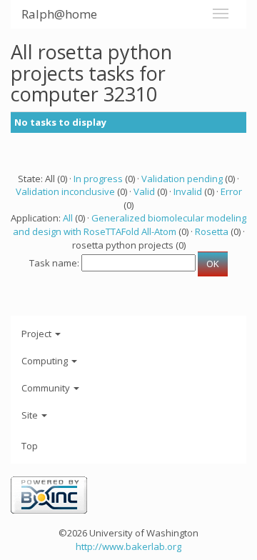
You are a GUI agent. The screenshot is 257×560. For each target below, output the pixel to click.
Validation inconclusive (65, 191)
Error (231, 191)
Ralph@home (59, 14)
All (68, 217)
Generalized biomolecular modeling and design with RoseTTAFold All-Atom (130, 224)
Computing (45, 360)
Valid (144, 191)
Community (46, 387)
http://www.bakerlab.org (128, 546)
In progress (98, 178)
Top (29, 445)
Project (37, 333)
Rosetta (211, 231)
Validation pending (182, 178)
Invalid (187, 191)
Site (30, 415)
